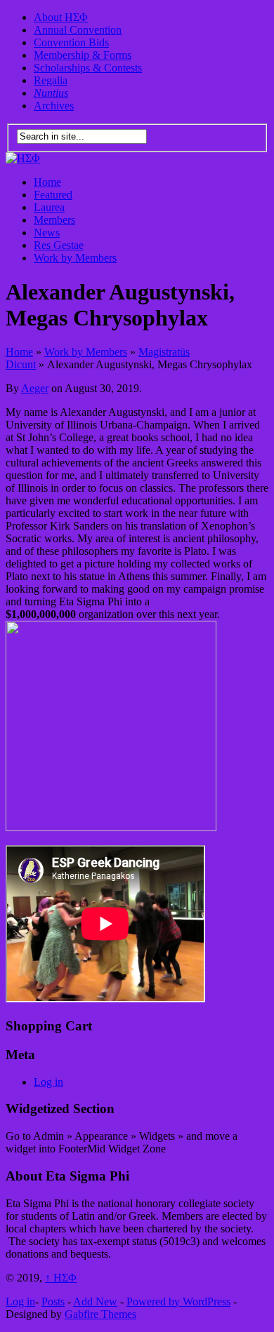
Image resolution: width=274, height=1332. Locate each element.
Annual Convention (78, 30)
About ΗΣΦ (61, 17)
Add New (95, 1301)
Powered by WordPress (178, 1301)
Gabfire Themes (100, 1314)
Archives (54, 106)
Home (47, 182)
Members (54, 220)
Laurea (49, 207)
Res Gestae (59, 245)
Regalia (50, 80)
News (47, 232)
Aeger (34, 388)
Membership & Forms (82, 55)
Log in (48, 1082)
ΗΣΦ (61, 1278)
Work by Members (75, 258)
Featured (53, 195)
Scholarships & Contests (88, 68)
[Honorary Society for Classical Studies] (23, 158)
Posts (53, 1301)
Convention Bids (71, 42)
